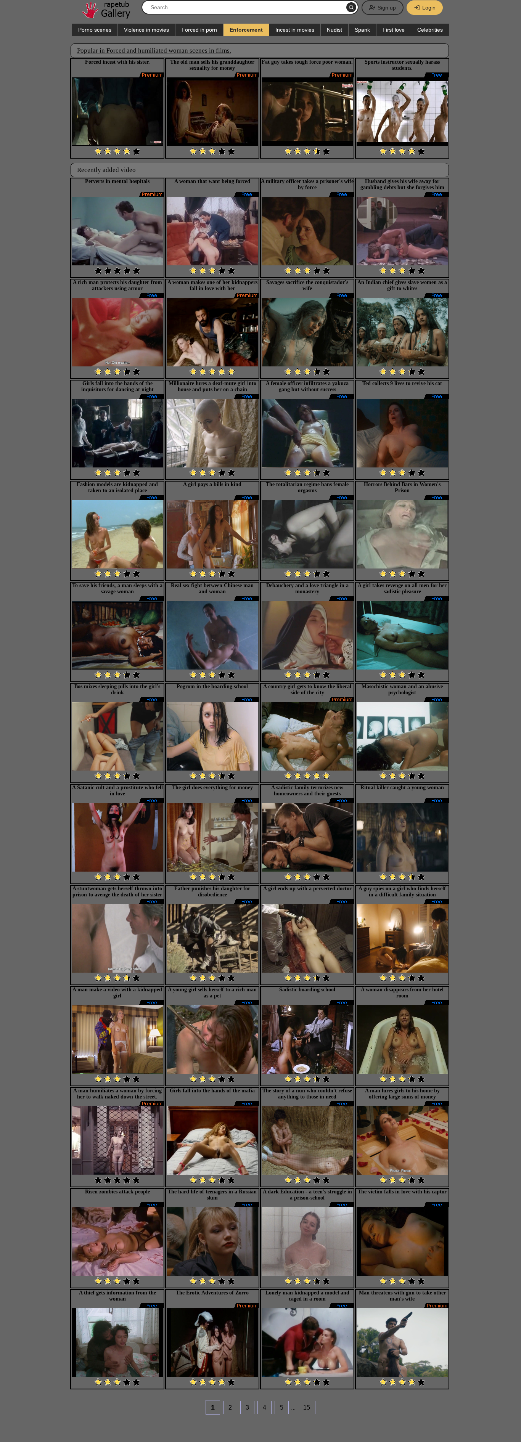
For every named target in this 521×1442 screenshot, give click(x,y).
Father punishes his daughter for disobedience (212, 892)
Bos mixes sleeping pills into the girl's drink (117, 689)
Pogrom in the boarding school (212, 686)
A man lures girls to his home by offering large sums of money (402, 1094)
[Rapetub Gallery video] (109, 16)
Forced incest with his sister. (117, 62)
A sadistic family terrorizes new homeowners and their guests (307, 790)
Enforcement (246, 30)
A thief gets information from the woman (117, 1296)
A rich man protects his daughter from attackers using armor (117, 285)
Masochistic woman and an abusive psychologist (402, 689)
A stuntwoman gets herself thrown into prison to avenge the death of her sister (117, 892)
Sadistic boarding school (307, 989)
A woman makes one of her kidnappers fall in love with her (212, 285)
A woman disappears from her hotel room (402, 993)
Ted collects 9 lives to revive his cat (402, 383)
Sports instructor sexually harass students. (402, 65)
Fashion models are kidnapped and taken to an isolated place (117, 487)
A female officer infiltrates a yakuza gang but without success (307, 386)
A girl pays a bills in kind (212, 484)
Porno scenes (94, 30)
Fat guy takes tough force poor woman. (307, 62)
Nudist (334, 30)
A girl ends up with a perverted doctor (307, 888)
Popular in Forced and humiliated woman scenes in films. (154, 50)
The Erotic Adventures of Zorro (212, 1293)
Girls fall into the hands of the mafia (212, 1091)
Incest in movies (294, 30)
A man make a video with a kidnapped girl (117, 993)
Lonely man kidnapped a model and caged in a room (307, 1296)
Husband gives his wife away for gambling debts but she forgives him (402, 184)
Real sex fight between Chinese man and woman (212, 588)
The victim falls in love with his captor (402, 1192)
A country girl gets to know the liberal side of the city (307, 689)
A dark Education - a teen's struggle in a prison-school (307, 1195)
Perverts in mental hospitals (117, 181)
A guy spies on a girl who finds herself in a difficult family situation (402, 892)
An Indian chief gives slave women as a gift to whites (402, 285)
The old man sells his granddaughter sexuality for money (212, 65)
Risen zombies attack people (117, 1192)
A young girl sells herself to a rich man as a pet (212, 993)
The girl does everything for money (212, 787)
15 (306, 1407)
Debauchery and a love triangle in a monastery (307, 588)
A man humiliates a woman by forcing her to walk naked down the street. (117, 1094)
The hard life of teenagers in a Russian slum (212, 1195)
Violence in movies (146, 30)
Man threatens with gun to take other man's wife (402, 1296)
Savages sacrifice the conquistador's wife (307, 285)
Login (429, 8)
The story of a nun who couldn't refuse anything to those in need (307, 1094)
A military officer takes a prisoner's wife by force (307, 184)
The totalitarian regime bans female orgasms (307, 487)
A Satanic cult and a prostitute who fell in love (117, 790)
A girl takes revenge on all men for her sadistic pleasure (402, 588)
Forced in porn (199, 30)
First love (394, 30)
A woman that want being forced (212, 181)
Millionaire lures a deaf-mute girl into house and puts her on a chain (212, 386)
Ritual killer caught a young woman (402, 787)
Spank (362, 30)
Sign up (387, 8)
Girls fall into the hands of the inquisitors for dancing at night (117, 386)
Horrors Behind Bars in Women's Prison (402, 487)
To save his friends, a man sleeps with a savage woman (117, 588)
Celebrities (430, 30)
